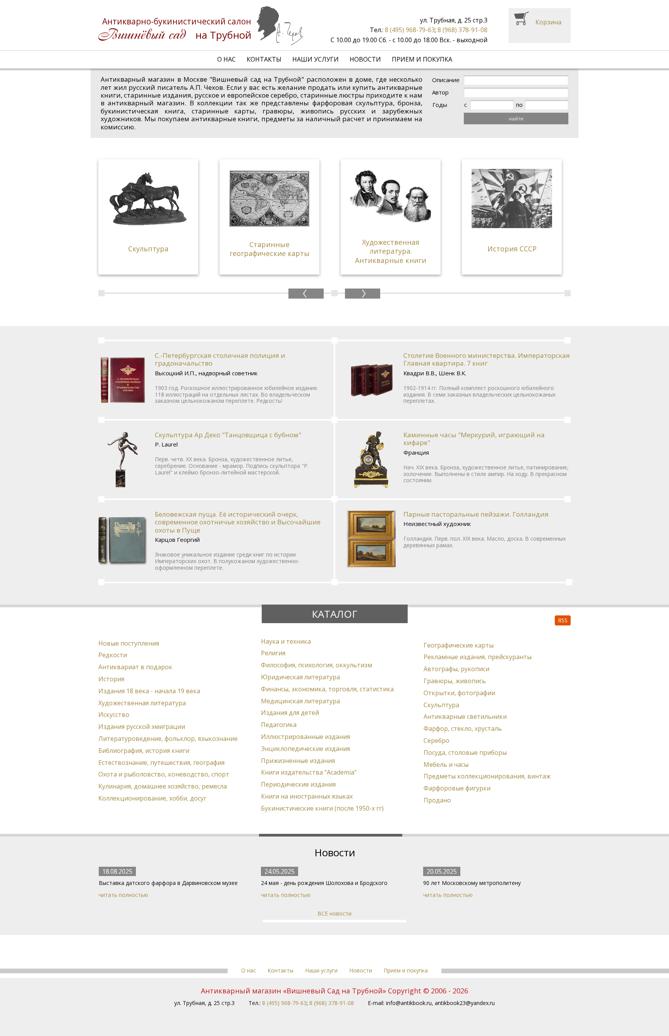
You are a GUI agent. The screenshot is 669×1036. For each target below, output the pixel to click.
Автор (440, 92)
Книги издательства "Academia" (309, 772)
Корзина (548, 22)
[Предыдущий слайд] (306, 294)
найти (516, 118)
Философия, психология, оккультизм (316, 665)
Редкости (112, 655)
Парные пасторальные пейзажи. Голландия (476, 514)
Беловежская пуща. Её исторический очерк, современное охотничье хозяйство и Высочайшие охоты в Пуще (238, 522)
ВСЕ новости (334, 913)
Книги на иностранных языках (307, 796)
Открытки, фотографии (459, 693)
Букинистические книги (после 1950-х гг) (322, 808)
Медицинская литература (300, 701)
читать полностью (123, 895)
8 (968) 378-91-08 (462, 30)
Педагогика (279, 724)
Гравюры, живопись (455, 681)
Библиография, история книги (143, 750)
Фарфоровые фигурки (457, 788)
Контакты (264, 59)
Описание (446, 80)
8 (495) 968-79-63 (410, 30)
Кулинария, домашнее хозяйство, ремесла (162, 786)
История (111, 679)
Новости (365, 59)
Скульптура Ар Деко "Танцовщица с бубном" (228, 434)
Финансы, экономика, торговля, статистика (327, 689)
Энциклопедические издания (305, 748)
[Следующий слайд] (362, 294)
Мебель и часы (446, 764)
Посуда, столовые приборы (465, 752)
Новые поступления (128, 643)
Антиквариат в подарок (135, 667)
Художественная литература (142, 703)
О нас (226, 59)
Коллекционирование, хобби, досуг (152, 798)
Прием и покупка (422, 59)
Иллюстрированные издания (305, 736)
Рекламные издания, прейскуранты (478, 657)
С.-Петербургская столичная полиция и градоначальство (220, 359)
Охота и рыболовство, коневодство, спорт (163, 774)
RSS (563, 620)
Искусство (113, 714)
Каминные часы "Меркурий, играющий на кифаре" (474, 438)
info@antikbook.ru (409, 1003)
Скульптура (441, 705)
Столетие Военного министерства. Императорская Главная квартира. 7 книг (486, 359)
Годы (439, 104)
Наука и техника (286, 641)
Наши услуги (315, 59)
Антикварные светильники (465, 716)
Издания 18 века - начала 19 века (149, 691)
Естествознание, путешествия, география (161, 762)
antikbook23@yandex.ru (465, 1003)
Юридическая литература (300, 677)
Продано (437, 800)
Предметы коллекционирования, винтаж (487, 776)
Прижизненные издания (298, 760)
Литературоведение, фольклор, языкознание (168, 738)
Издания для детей (290, 712)
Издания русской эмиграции (141, 726)
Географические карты (459, 645)
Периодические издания (298, 784)
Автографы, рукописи (456, 669)
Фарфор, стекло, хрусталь (463, 728)
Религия (273, 653)
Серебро (436, 740)
